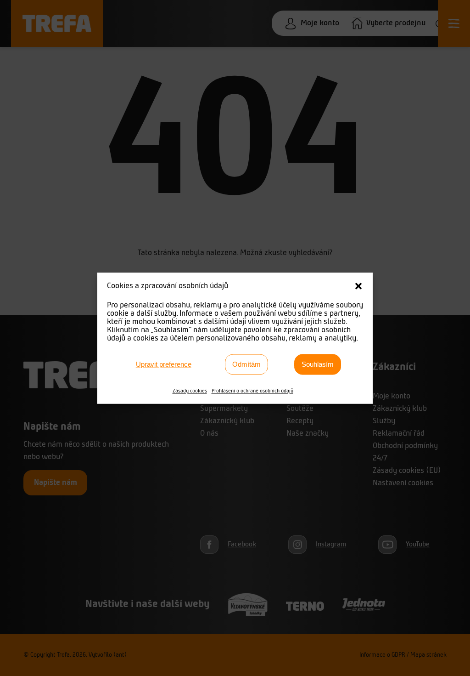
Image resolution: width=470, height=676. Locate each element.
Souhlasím (318, 364)
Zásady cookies (190, 390)
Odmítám (246, 364)
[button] (358, 285)
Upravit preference (163, 364)
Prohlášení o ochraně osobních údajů (252, 390)
